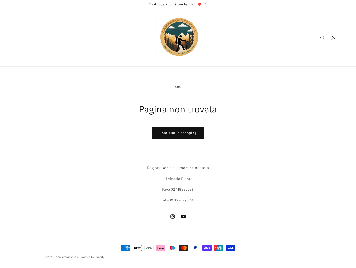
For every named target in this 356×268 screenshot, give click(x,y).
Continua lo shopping (178, 132)
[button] (10, 38)
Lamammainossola (67, 257)
